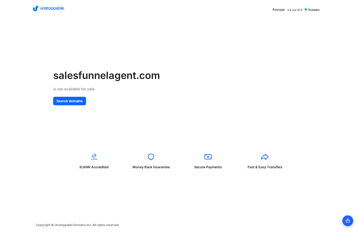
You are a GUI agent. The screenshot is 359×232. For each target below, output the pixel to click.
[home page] (48, 8)
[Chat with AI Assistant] (347, 220)
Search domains (70, 101)
